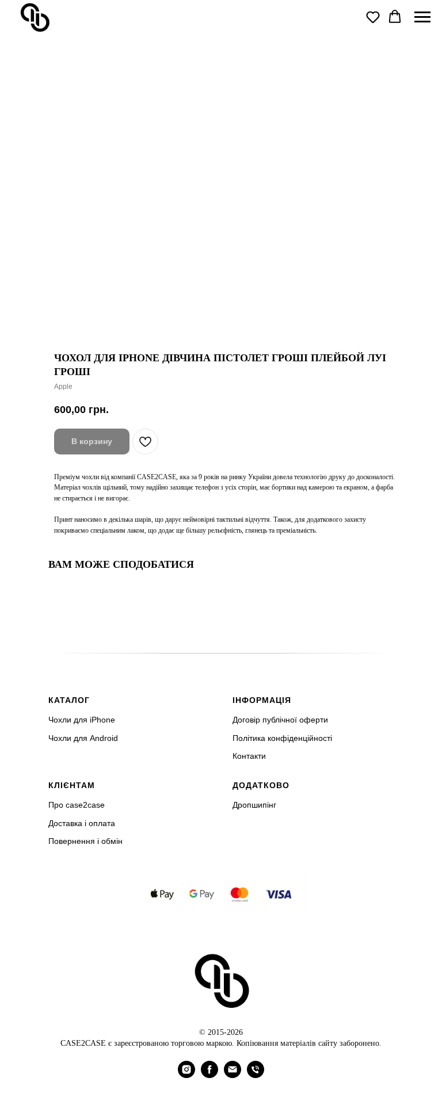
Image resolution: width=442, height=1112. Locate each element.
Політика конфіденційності (282, 738)
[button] (373, 17)
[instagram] (186, 1075)
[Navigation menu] (422, 17)
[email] (232, 1075)
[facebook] (209, 1075)
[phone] (255, 1075)
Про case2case (76, 804)
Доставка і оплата (81, 823)
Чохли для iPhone (81, 719)
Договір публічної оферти (280, 719)
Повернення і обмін (85, 841)
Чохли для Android (83, 738)
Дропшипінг (254, 804)
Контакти (249, 756)
